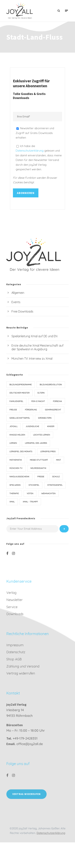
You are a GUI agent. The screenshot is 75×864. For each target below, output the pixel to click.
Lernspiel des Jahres (36, 443)
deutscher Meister (19, 392)
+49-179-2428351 (25, 738)
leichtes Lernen (41, 434)
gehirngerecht (53, 409)
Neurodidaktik (38, 468)
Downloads (14, 614)
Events (15, 302)
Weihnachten (48, 493)
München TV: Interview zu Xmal (31, 358)
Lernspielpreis (48, 451)
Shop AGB (14, 659)
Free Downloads (22, 311)
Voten (30, 493)
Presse (40, 476)
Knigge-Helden (17, 434)
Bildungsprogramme (20, 384)
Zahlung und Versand (22, 666)
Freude (13, 409)
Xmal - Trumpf (30, 501)
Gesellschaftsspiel (19, 418)
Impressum (14, 645)
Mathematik (15, 460)
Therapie (14, 493)
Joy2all (13, 426)
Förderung (31, 409)
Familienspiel (16, 401)
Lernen (13, 443)
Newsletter (14, 600)
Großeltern (45, 418)
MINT (58, 460)
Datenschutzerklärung (30, 150)
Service (11, 607)
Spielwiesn (15, 485)
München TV (15, 468)
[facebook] (7, 553)
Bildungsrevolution (51, 384)
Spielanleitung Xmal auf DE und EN (34, 336)
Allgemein (17, 293)
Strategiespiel (55, 485)
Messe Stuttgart (39, 460)
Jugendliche (32, 426)
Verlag (11, 593)
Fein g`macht (38, 401)
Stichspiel (34, 485)
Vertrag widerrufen (20, 673)
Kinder (50, 426)
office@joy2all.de (29, 744)
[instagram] (13, 553)
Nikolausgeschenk (19, 476)
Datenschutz (15, 652)
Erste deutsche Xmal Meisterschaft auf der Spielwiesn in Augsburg (37, 347)
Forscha (57, 401)
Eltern (41, 392)
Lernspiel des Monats (20, 451)
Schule (56, 476)
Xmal (12, 501)
